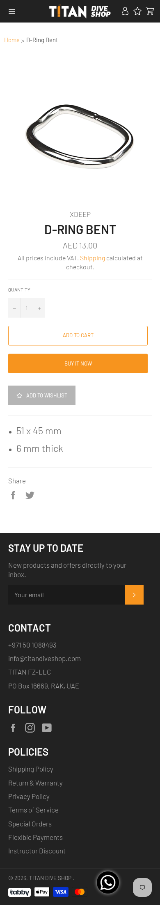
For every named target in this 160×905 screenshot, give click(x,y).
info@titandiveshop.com (44, 658)
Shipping (92, 258)
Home (12, 39)
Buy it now (78, 363)
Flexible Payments (35, 837)
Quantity (19, 289)
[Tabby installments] (19, 891)
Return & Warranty (35, 783)
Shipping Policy (30, 769)
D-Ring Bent (42, 39)
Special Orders (30, 823)
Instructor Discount (37, 850)
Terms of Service (33, 810)
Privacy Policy (29, 796)
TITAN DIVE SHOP (50, 877)
